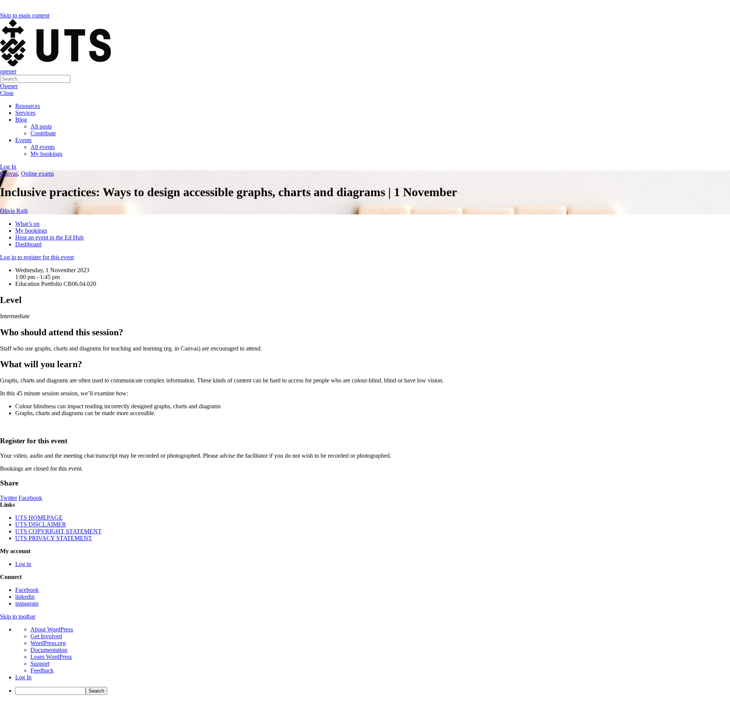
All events (42, 147)
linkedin (25, 596)
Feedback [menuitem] (42, 670)
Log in (23, 564)
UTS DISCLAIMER (40, 524)
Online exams (37, 173)
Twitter (8, 498)
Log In (8, 166)
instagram (26, 603)
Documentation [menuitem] (48, 650)
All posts (41, 126)
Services (25, 112)
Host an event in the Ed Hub (49, 237)
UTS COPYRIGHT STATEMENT (58, 531)
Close (7, 93)
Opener (9, 86)
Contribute (43, 133)
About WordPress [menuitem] (51, 629)
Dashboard (28, 244)
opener (8, 71)
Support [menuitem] (39, 663)
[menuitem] (372, 691)
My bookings (46, 154)
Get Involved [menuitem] (46, 636)
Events (23, 140)
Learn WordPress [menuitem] (51, 656)
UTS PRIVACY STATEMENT (53, 538)
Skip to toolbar (17, 616)
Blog (21, 119)
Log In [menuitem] (23, 677)
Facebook (30, 498)
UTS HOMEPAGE (39, 517)
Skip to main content (24, 15)
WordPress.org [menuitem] (48, 643)
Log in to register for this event (37, 257)
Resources (27, 106)
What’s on (27, 223)
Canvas (9, 173)
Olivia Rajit (14, 211)
